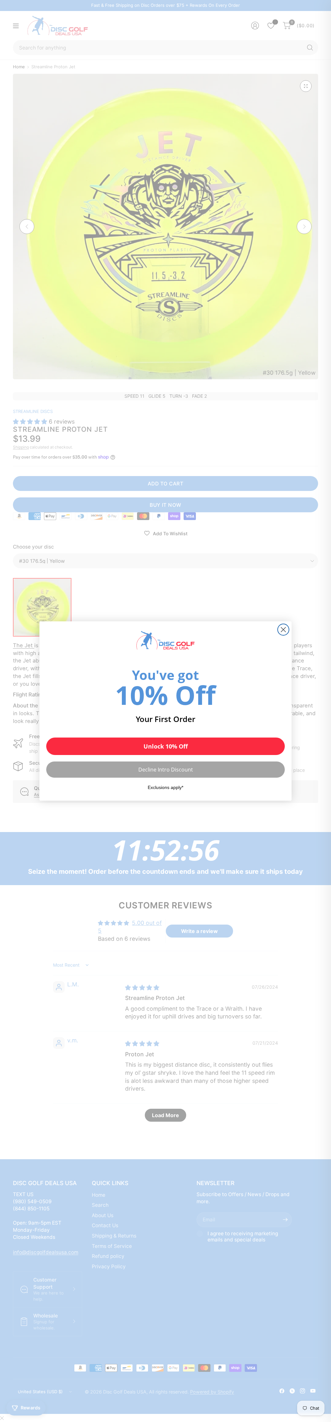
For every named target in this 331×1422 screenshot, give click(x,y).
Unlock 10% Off (166, 746)
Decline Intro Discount (165, 769)
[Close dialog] (283, 629)
